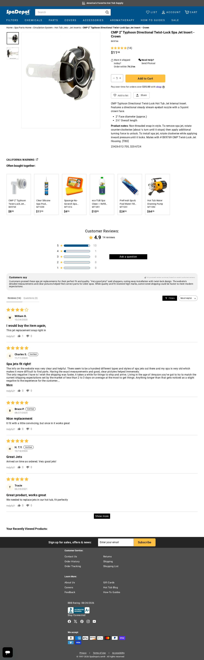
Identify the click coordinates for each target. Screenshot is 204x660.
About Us (70, 582)
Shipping (108, 561)
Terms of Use (99, 653)
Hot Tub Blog (110, 587)
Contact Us (71, 556)
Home (9, 27)
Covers (70, 20)
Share (144, 95)
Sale (175, 20)
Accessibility (118, 653)
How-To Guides (153, 20)
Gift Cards (109, 582)
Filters (12, 20)
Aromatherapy (122, 20)
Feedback (70, 592)
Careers (69, 587)
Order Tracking (73, 566)
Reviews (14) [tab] (14, 298)
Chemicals (33, 20)
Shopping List (111, 566)
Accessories (93, 20)
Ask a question (128, 256)
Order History (72, 561)
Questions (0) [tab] (31, 298)
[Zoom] (61, 71)
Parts (53, 20)
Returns (107, 556)
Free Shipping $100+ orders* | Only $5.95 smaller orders (105, 3)
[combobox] (73, 12)
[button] (119, 48)
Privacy (83, 653)
